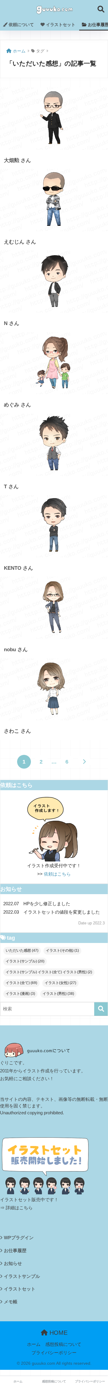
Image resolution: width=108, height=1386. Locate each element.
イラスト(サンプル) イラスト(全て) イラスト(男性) (49, 972)
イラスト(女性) (60, 983)
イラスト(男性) (58, 993)
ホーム (33, 1344)
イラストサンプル (22, 1276)
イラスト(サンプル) (25, 961)
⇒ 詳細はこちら (16, 1207)
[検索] (101, 1009)
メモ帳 (10, 1301)
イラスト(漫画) (20, 993)
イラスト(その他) (62, 950)
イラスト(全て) (21, 983)
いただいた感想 (22, 950)
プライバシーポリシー (54, 1352)
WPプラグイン (19, 1237)
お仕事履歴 (15, 1250)
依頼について (21, 24)
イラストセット (60, 24)
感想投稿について (63, 1344)
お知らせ (13, 1263)
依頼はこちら (57, 873)
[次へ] (84, 762)
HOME (58, 1332)
